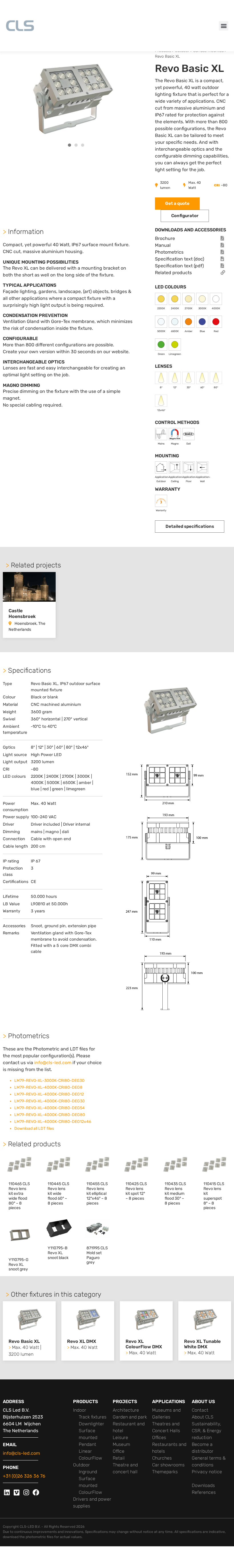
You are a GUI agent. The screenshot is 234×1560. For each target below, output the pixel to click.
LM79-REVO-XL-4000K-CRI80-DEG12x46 (52, 1121)
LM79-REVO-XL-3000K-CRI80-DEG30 (49, 1080)
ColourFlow (90, 1458)
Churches (162, 1458)
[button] (223, 26)
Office (118, 1451)
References (204, 1492)
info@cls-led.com (52, 1062)
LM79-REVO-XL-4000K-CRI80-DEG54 (49, 1108)
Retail (119, 1458)
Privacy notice (207, 1471)
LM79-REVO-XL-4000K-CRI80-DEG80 (49, 1114)
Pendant (87, 1444)
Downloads (203, 1485)
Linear (85, 1451)
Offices (159, 1437)
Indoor (79, 1410)
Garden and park (130, 1417)
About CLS (202, 1417)
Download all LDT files (34, 1128)
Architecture (126, 1410)
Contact (200, 1410)
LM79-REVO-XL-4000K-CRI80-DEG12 (49, 1094)
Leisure (120, 1437)
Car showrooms (168, 1465)
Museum (121, 1444)
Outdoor (81, 1465)
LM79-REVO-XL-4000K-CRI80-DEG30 (49, 1101)
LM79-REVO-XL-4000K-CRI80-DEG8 (48, 1087)
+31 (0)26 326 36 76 (24, 1476)
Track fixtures (92, 1417)
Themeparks (165, 1471)
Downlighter (91, 1423)
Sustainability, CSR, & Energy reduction (206, 1430)
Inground (88, 1471)
